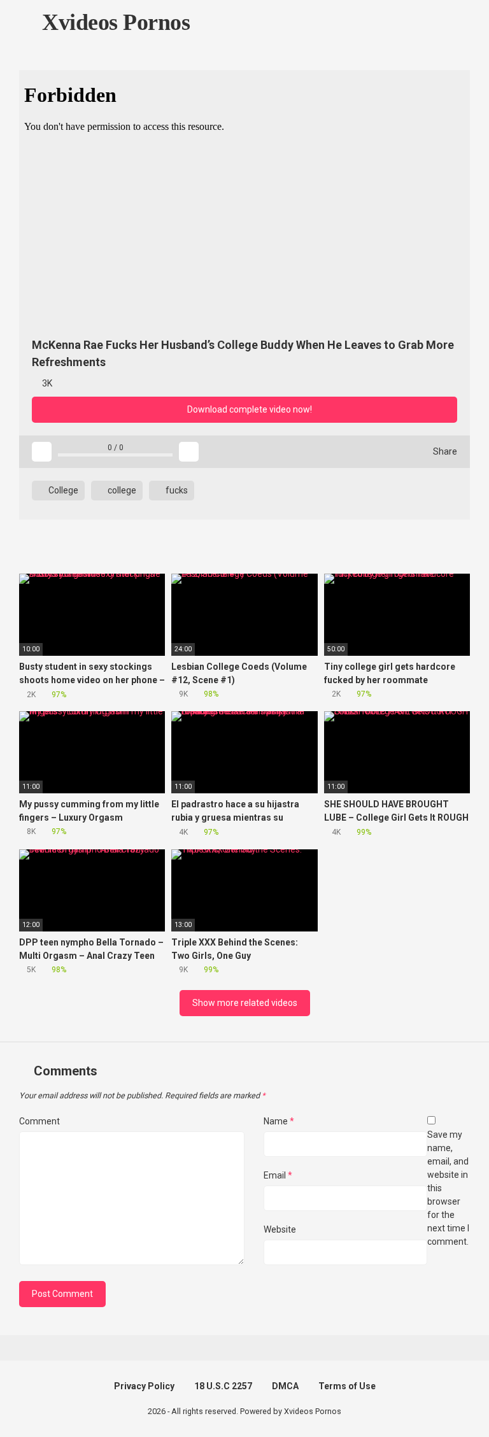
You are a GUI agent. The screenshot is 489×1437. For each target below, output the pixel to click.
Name (279, 1121)
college (121, 490)
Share (444, 451)
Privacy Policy (144, 1386)
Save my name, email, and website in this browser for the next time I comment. (448, 1188)
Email (278, 1175)
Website (280, 1229)
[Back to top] (447, 1398)
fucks (176, 490)
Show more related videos (244, 1003)
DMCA (285, 1386)
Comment (39, 1121)
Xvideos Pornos (113, 22)
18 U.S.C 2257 (223, 1386)
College (62, 490)
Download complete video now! (248, 409)
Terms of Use (347, 1386)
